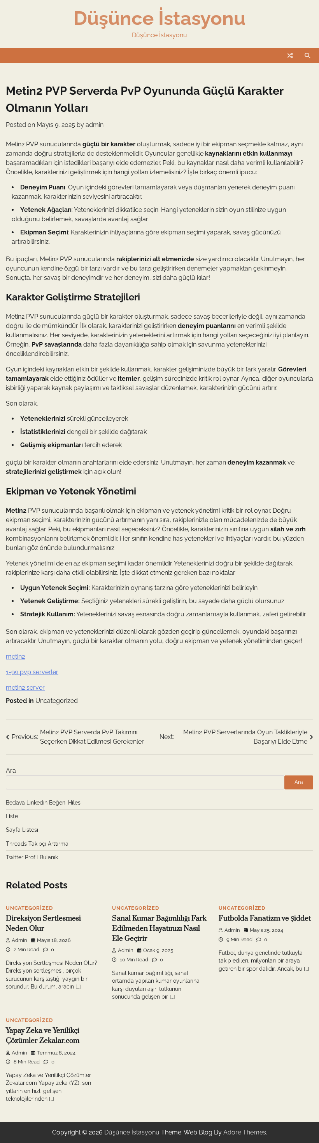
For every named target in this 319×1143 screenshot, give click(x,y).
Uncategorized (56, 700)
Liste (12, 816)
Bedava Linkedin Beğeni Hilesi (44, 803)
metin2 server (25, 687)
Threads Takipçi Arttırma (37, 844)
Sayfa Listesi (22, 830)
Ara (11, 770)
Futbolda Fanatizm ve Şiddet (265, 918)
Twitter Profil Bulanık (32, 857)
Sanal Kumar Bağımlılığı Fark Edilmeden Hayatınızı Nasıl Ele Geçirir (159, 928)
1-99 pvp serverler (32, 672)
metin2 (15, 656)
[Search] (307, 55)
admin (94, 124)
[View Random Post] (290, 55)
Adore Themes (244, 1132)
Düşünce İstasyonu (159, 18)
